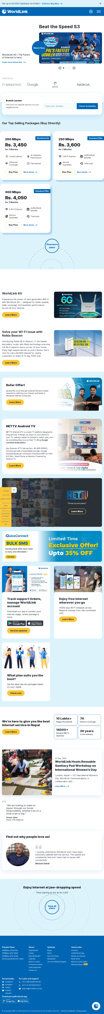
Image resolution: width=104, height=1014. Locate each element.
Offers (6, 491)
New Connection (5, 507)
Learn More (11, 315)
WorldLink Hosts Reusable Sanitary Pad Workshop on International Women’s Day (76, 766)
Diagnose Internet (6, 515)
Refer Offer (6, 499)
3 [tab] (68, 68)
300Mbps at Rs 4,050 (10, 956)
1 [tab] (63, 68)
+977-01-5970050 (29, 985)
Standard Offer (95, 138)
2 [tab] (65, 68)
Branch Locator (34, 962)
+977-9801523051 (29, 982)
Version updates (18, 630)
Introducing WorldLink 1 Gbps (13, 959)
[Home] (15, 11)
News (49, 953)
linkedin (8, 993)
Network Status (77, 964)
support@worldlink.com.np (32, 988)
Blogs (49, 950)
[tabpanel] (70, 40)
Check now (16, 693)
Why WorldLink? (34, 956)
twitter (7, 987)
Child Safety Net (35, 967)
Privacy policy (81, 1011)
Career (31, 953)
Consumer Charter (35, 964)
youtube (8, 990)
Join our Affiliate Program (56, 962)
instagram (8, 985)
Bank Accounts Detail (79, 962)
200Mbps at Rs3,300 (10, 950)
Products (74, 950)
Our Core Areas (53, 956)
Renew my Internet (78, 956)
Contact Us (6, 523)
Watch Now (39, 48)
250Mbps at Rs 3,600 (10, 953)
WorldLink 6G (43, 138)
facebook (9, 982)
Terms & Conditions (67, 1011)
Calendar (32, 959)
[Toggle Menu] (99, 11)
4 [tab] (70, 68)
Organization (33, 950)
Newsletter (51, 959)
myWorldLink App (77, 953)
